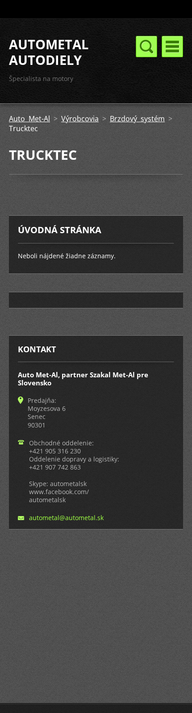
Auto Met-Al (29, 119)
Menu (172, 46)
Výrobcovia (80, 119)
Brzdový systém (137, 119)
